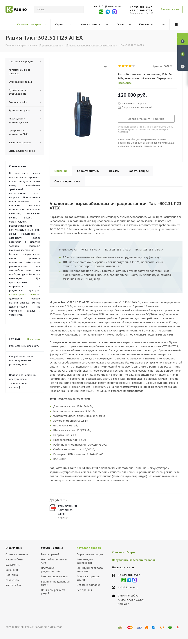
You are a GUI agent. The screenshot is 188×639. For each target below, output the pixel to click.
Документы (13, 564)
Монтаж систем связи (54, 576)
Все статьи (33, 339)
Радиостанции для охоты (24, 345)
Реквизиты (12, 580)
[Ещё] (163, 24)
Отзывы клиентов (17, 554)
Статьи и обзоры (123, 552)
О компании (14, 548)
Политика (12, 575)
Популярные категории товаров (134, 560)
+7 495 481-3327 (141, 7)
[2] (123, 66)
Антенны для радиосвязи (85, 561)
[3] (127, 66)
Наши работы (14, 559)
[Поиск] (79, 9)
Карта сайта (13, 585)
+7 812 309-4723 (141, 10)
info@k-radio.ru (110, 6)
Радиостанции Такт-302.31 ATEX (67, 510)
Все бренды (84, 590)
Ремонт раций (50, 554)
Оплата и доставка (88, 585)
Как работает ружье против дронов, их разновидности (21, 360)
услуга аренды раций (22, 294)
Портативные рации (90, 554)
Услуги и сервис (52, 548)
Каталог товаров (89, 548)
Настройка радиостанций (50, 569)
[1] (120, 66)
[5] (133, 66)
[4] (130, 66)
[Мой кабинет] (176, 24)
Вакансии (12, 569)
